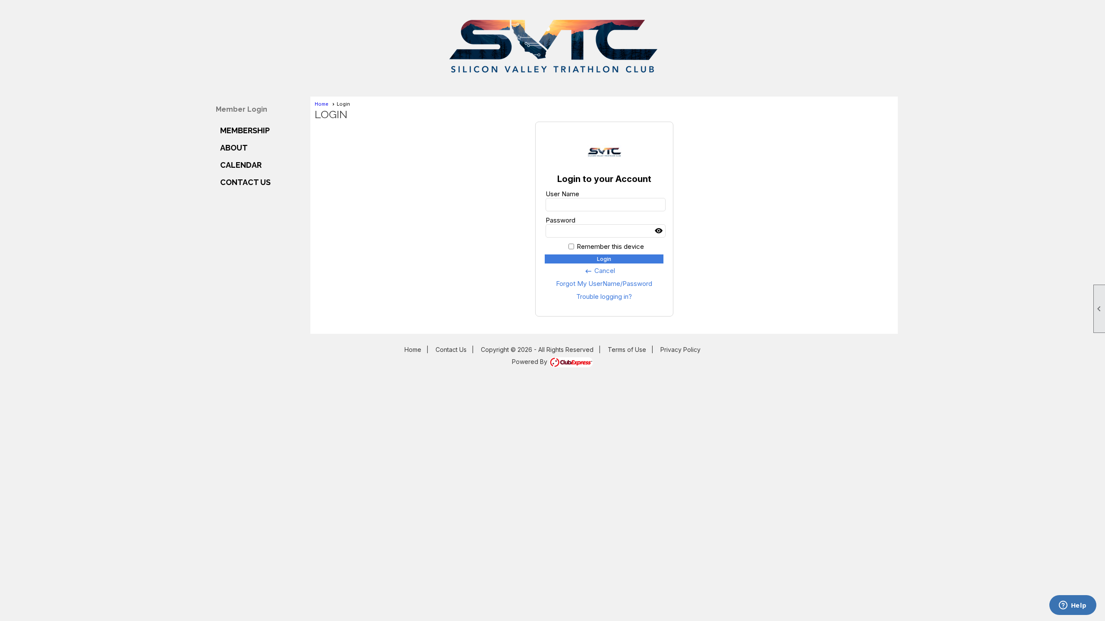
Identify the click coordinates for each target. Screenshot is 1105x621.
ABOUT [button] (234, 147)
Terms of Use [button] (627, 349)
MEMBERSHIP (245, 130)
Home (321, 104)
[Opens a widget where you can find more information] (1072, 606)
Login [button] (604, 259)
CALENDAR (241, 164)
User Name (562, 194)
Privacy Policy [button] (680, 349)
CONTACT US (245, 182)
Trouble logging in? (604, 296)
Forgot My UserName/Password (604, 283)
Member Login (241, 109)
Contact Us (451, 349)
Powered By (530, 361)
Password (560, 220)
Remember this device (610, 246)
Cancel (599, 271)
